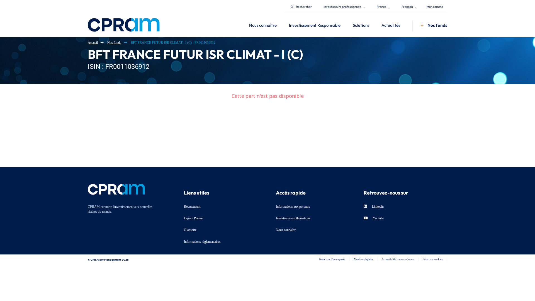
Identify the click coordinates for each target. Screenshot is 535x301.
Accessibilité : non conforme (398, 259)
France (382, 6)
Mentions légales (363, 259)
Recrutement (192, 206)
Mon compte (435, 6)
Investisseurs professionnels (343, 6)
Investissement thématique (293, 218)
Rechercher (304, 6)
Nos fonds (114, 43)
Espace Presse (193, 218)
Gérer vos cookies (432, 259)
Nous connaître (286, 230)
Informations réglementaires (202, 242)
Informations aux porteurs (293, 206)
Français (408, 6)
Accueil (93, 43)
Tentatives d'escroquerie (332, 259)
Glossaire (190, 230)
